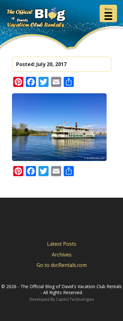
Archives (62, 254)
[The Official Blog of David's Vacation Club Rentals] (61, 18)
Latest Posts (61, 243)
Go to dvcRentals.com (62, 265)
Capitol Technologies (75, 299)
